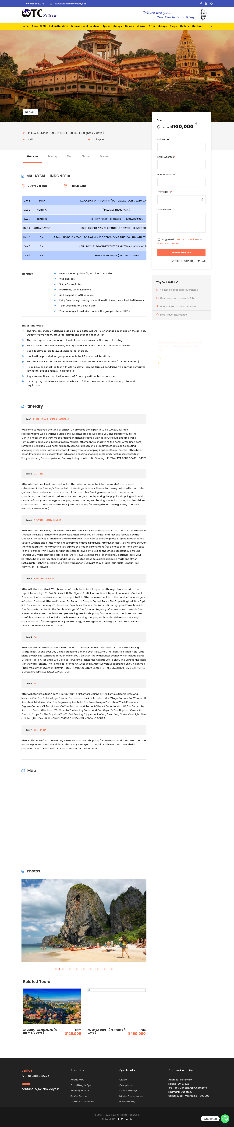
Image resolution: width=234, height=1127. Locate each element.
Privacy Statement (168, 243)
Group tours (126, 1085)
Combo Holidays (135, 26)
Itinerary (52, 156)
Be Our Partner (79, 1096)
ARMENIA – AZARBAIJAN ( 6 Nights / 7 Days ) (40, 1031)
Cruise (123, 1079)
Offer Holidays (158, 26)
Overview (32, 156)
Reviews (104, 156)
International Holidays (85, 26)
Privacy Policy (127, 1101)
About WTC (39, 26)
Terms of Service (187, 239)
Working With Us (80, 1090)
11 (91, 969)
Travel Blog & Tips (81, 1085)
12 (95, 969)
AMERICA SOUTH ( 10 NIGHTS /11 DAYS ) (107, 1031)
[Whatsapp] (225, 1118)
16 (109, 969)
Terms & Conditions (82, 1101)
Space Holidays (112, 26)
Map (69, 156)
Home (25, 26)
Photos (86, 156)
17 (112, 969)
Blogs (173, 26)
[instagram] (211, 3)
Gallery (184, 26)
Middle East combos (131, 1096)
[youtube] (206, 3)
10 (88, 969)
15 (105, 969)
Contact (197, 26)
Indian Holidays (58, 26)
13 (98, 969)
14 (102, 969)
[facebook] (201, 3)
